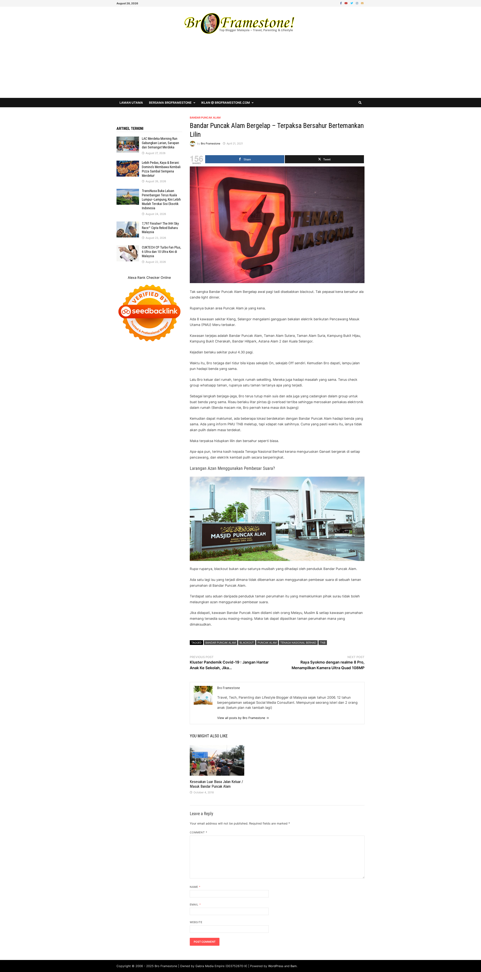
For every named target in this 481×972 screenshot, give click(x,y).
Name (195, 886)
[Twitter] (352, 3)
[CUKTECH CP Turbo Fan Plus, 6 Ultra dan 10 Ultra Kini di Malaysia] (127, 248)
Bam (293, 966)
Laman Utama (131, 102)
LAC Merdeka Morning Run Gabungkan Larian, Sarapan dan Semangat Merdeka (160, 143)
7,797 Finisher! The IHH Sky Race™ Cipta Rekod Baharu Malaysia (160, 227)
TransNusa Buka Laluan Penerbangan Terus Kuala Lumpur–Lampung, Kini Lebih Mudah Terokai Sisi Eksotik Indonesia (161, 199)
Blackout (247, 642)
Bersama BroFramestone (170, 102)
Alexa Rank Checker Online (149, 278)
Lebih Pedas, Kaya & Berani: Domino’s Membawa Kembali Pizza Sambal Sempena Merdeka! (161, 169)
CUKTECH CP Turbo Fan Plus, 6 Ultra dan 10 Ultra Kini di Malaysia (161, 251)
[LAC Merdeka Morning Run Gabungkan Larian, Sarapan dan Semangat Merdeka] (127, 139)
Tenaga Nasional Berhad (298, 642)
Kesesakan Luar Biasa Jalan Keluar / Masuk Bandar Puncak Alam (216, 784)
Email (195, 904)
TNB (322, 642)
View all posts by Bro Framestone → (243, 718)
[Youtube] (346, 3)
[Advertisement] (240, 69)
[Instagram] (357, 3)
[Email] (362, 3)
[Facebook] (341, 3)
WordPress (275, 966)
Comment (198, 832)
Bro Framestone (210, 143)
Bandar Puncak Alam (205, 117)
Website (196, 922)
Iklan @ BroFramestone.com (225, 102)
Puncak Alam (267, 642)
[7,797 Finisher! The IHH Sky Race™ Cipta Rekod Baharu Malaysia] (127, 224)
